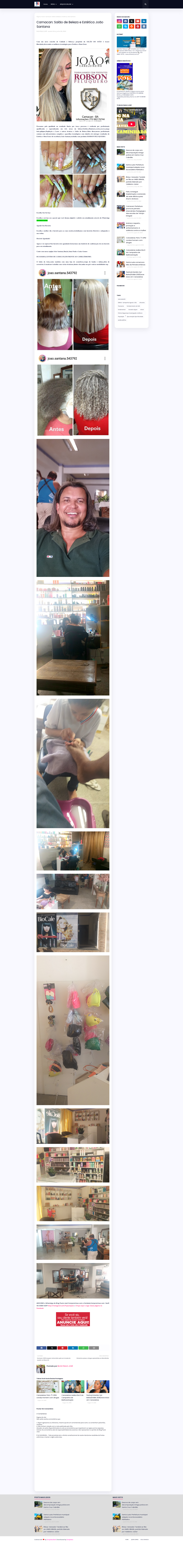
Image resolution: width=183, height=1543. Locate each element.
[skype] (125, 26)
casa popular (121, 299)
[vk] (143, 26)
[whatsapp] (119, 26)
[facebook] (125, 21)
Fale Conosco (145, 1539)
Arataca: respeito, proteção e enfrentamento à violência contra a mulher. (136, 226)
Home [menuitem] (46, 4)
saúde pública (122, 320)
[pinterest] (137, 26)
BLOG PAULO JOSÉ (42, 31)
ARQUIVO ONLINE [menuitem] (65, 4)
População (121, 316)
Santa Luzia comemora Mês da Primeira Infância (135, 263)
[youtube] (137, 21)
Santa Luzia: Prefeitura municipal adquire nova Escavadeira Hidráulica (135, 167)
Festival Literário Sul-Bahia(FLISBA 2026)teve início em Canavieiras (98, 1397)
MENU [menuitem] (53, 4)
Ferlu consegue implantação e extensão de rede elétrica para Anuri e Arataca (136, 195)
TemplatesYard (51, 1539)
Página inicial (41, 16)
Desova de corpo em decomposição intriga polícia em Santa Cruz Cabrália (134, 153)
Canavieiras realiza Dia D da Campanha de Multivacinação (72, 1397)
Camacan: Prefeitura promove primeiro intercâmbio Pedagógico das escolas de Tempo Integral (136, 211)
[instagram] (119, 21)
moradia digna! (132, 309)
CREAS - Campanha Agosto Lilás (127, 302)
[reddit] (131, 26)
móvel (142, 309)
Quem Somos (134, 1539)
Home (126, 1539)
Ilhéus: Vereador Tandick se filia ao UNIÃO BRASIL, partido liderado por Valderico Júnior (135, 180)
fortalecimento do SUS (133, 306)
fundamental (121, 309)
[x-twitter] (131, 21)
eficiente (142, 302)
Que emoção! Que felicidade (135, 316)
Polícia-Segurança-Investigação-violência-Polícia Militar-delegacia (130, 313)
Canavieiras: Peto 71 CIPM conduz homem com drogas (48, 1396)
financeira (121, 306)
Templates (70, 1539)
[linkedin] (143, 21)
